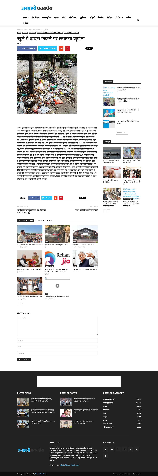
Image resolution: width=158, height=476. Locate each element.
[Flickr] (112, 449)
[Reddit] (137, 449)
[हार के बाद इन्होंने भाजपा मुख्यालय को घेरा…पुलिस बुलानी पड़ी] (109, 95)
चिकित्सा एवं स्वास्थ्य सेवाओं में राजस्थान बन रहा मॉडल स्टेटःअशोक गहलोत (111, 204)
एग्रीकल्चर (106, 177)
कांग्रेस (74, 266)
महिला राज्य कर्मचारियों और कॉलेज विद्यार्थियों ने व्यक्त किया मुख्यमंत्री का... (131, 204)
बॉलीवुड (109, 17)
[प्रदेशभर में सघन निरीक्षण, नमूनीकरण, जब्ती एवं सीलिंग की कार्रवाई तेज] (23, 402)
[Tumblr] (105, 456)
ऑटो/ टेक (119, 17)
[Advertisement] (99, 8)
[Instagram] (124, 449)
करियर (128, 17)
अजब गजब (20, 241)
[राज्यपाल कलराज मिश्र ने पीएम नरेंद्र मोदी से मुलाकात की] (29, 258)
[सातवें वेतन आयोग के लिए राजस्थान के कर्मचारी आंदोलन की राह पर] (66, 402)
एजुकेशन (83, 17)
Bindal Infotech (41, 474)
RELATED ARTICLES (26, 221)
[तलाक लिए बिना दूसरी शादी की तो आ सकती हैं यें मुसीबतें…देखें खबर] (66, 413)
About (115, 474)
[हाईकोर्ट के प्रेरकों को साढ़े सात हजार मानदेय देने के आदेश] (66, 424)
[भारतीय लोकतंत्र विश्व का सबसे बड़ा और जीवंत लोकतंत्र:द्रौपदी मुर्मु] (132, 172)
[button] (138, 20)
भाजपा (105, 413)
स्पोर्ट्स (92, 17)
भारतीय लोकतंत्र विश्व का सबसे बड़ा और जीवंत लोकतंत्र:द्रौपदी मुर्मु (31, 211)
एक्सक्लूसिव (46, 17)
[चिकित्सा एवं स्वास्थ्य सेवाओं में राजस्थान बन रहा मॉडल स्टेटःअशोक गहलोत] (112, 194)
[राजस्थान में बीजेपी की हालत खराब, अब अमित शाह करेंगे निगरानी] (57, 286)
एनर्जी (19, 293)
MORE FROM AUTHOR (44, 221)
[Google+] (118, 449)
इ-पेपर (25, 23)
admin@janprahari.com (69, 465)
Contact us (137, 474)
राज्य (25, 17)
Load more (121, 133)
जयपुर (61, 32)
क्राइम (56, 17)
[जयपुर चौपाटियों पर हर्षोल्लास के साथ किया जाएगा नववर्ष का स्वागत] (85, 234)
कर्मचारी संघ (25, 32)
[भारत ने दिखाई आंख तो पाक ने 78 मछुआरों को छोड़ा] (112, 153)
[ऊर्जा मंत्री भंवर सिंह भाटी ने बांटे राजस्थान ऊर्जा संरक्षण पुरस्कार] (29, 286)
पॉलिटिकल (73, 17)
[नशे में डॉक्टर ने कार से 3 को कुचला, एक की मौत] (57, 234)
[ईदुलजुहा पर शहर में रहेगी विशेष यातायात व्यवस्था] (109, 124)
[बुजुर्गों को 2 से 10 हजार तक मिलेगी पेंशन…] (112, 172)
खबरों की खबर (32, 32)
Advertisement (125, 474)
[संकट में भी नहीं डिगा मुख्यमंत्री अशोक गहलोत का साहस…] (85, 258)
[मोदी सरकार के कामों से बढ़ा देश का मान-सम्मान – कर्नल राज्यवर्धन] (29, 234)
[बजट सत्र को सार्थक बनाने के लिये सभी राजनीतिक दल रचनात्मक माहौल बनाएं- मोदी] (109, 113)
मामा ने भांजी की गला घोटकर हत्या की (86, 210)
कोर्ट (63, 17)
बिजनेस (100, 17)
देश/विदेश (35, 17)
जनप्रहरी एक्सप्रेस (41, 32)
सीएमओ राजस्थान (74, 32)
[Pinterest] (130, 449)
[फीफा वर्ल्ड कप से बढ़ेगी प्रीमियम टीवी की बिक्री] (132, 153)
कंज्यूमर (105, 199)
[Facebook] (105, 449)
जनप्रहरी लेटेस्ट (50, 32)
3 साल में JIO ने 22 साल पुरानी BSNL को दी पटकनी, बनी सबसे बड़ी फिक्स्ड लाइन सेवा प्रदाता (57, 272)
